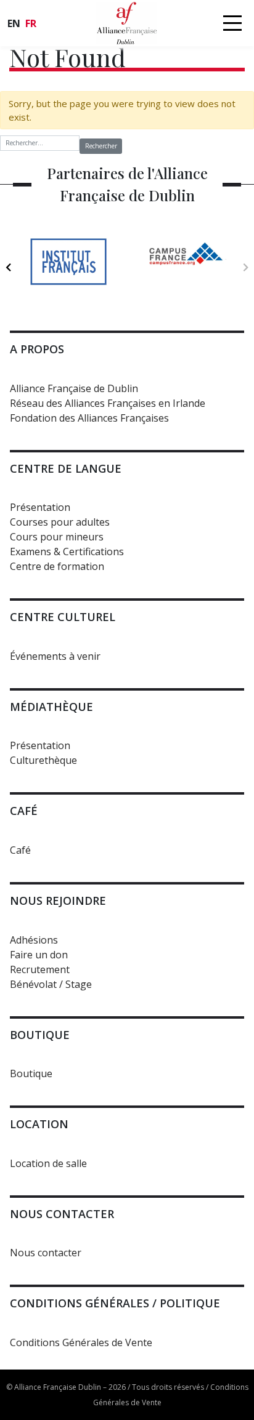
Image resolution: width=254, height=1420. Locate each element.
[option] (68, 261)
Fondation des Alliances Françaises (89, 418)
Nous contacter (45, 1252)
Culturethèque (43, 760)
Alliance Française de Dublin (74, 388)
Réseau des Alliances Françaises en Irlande (107, 403)
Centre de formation (57, 566)
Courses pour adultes (60, 522)
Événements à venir (55, 656)
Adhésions (34, 940)
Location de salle (48, 1163)
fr (30, 23)
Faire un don (39, 954)
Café (20, 850)
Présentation (40, 507)
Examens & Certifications (67, 551)
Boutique (31, 1073)
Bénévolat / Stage (51, 984)
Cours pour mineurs (57, 537)
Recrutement (40, 969)
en (13, 23)
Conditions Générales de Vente (81, 1342)
